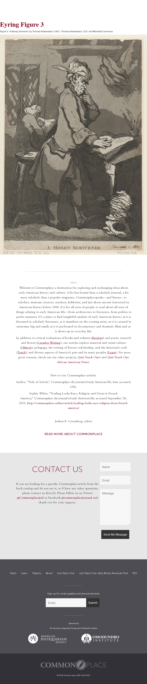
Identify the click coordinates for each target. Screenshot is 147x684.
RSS (135, 573)
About (49, 573)
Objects (26, 347)
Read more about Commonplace (73, 434)
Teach (13, 573)
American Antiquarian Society (64, 628)
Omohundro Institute (88, 628)
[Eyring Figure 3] (73, 145)
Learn (24, 573)
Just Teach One (89, 357)
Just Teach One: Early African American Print (103, 573)
